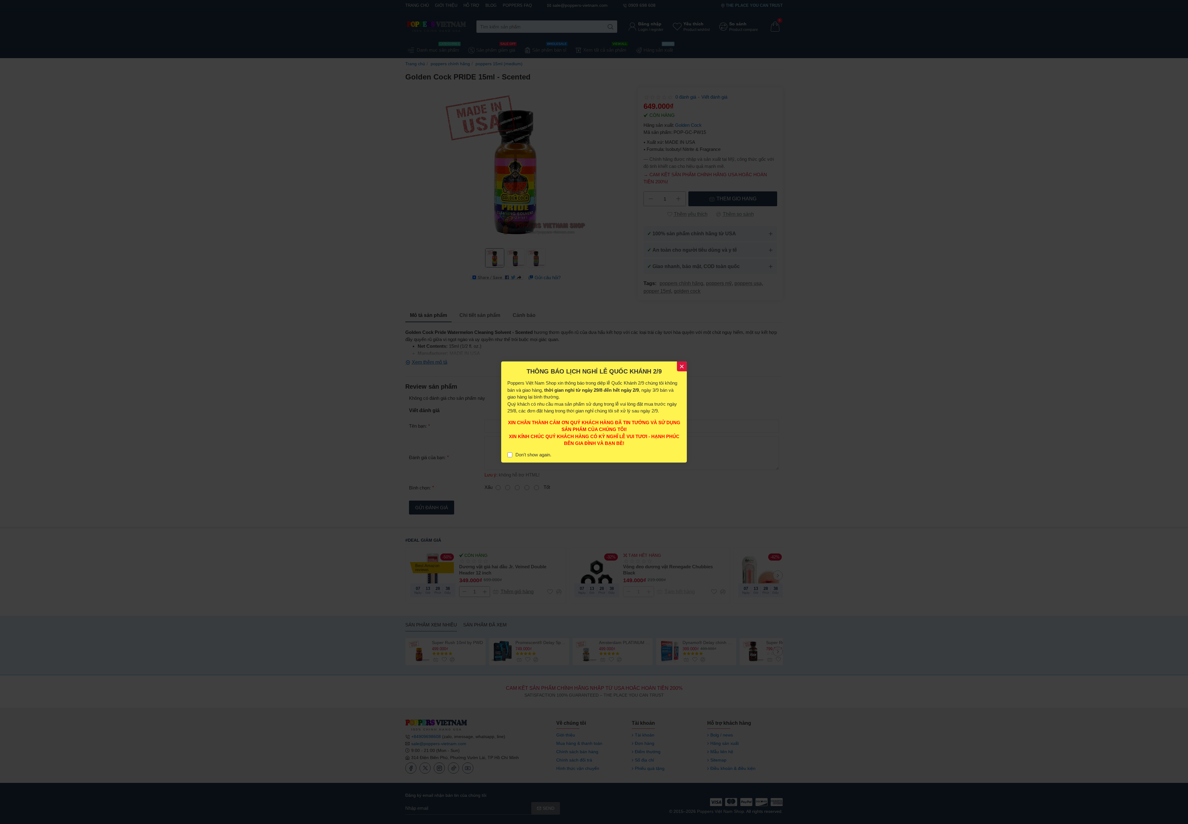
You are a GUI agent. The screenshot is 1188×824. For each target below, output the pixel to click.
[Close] (682, 366)
